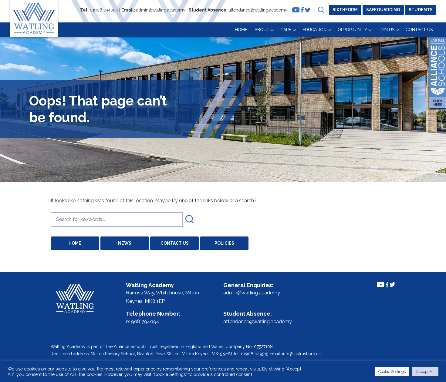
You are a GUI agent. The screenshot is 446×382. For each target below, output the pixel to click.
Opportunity (352, 29)
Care (285, 29)
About (262, 29)
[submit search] (189, 219)
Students (421, 9)
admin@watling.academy (160, 10)
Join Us (386, 29)
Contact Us (419, 29)
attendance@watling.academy (258, 10)
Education (314, 29)
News (124, 243)
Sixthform (345, 9)
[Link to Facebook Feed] (302, 10)
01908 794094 (104, 10)
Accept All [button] (425, 371)
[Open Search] (321, 10)
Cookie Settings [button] (392, 371)
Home (241, 29)
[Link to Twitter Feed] (308, 10)
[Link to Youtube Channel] (296, 9)
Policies (224, 243)
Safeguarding (383, 9)
